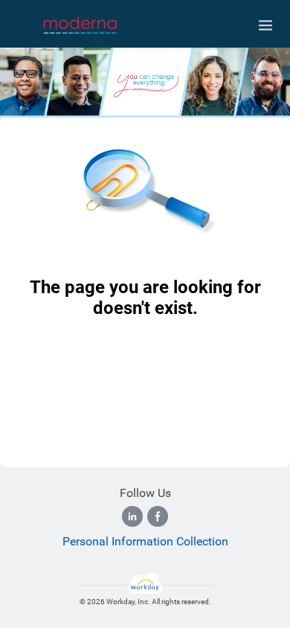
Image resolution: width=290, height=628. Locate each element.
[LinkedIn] (132, 516)
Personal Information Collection (145, 541)
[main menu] (265, 25)
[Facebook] (157, 516)
